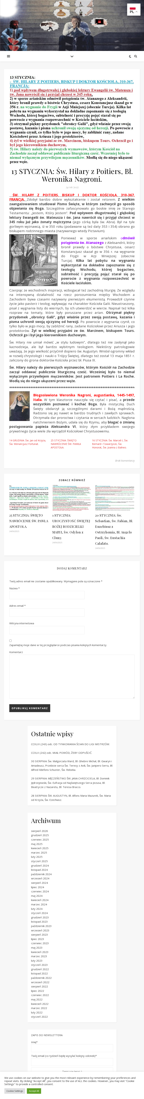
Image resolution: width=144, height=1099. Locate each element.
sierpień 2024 (39, 882)
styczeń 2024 (39, 913)
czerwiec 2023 (40, 943)
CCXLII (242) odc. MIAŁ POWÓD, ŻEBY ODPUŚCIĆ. (61, 752)
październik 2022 (41, 978)
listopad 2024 (39, 869)
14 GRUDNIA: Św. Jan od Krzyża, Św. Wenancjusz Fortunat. (27, 442)
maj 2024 (36, 895)
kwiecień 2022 (39, 1004)
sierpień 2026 (39, 831)
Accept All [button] (34, 1090)
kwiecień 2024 (39, 900)
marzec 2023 (39, 956)
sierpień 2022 (39, 986)
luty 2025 (36, 856)
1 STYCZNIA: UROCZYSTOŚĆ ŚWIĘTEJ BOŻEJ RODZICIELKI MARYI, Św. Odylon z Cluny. (71, 526)
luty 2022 (36, 1012)
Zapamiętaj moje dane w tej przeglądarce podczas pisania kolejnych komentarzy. (58, 645)
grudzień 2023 (40, 917)
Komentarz (16, 652)
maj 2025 (36, 844)
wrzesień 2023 (40, 930)
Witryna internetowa (21, 623)
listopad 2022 (39, 973)
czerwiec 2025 (40, 839)
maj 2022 (36, 999)
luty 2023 (36, 960)
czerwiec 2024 (40, 891)
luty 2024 (36, 908)
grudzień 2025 (40, 835)
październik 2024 (41, 874)
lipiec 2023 (37, 939)
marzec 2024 (39, 904)
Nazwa (14, 588)
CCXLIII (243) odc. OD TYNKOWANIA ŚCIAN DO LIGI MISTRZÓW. (70, 744)
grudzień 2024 (40, 865)
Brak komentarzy (125, 460)
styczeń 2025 (39, 861)
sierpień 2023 (39, 934)
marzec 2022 (39, 1008)
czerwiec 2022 (40, 995)
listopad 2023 (39, 921)
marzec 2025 (39, 852)
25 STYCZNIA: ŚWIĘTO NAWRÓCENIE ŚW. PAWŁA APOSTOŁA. (66, 444)
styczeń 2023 (39, 965)
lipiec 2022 (37, 991)
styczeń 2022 (39, 1016)
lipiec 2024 (37, 887)
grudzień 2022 (40, 969)
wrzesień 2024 (40, 878)
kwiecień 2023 (39, 952)
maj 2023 (36, 947)
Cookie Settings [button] (14, 1090)
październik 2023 (41, 926)
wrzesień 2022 (40, 982)
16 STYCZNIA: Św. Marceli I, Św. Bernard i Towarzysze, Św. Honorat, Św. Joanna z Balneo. (110, 444)
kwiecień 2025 (39, 848)
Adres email (17, 605)
